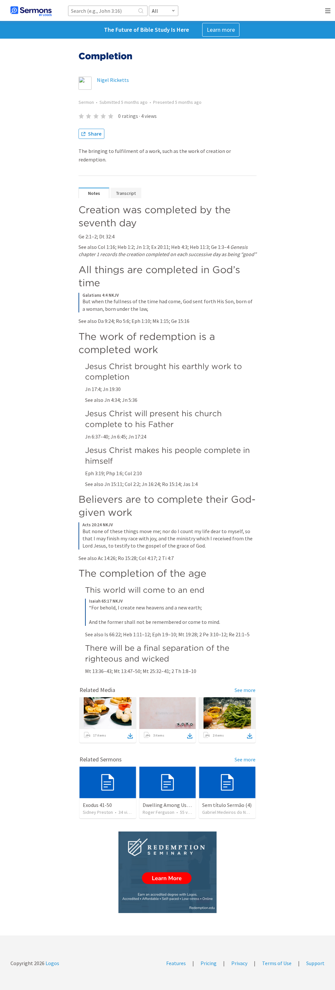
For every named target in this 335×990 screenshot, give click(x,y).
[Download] (130, 736)
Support (315, 963)
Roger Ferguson (158, 812)
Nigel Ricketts (113, 80)
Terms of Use (276, 963)
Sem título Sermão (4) (227, 805)
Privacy (239, 963)
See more (245, 690)
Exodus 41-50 (97, 805)
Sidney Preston (98, 812)
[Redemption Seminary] (167, 872)
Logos (51, 963)
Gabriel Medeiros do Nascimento (234, 812)
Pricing (209, 963)
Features (176, 963)
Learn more (221, 29)
